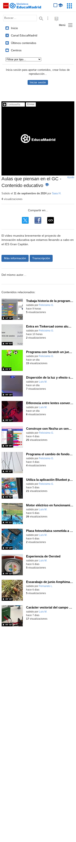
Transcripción (41, 258)
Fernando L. (46, 586)
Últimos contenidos (23, 43)
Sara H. (56, 193)
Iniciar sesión (38, 82)
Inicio (14, 28)
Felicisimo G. (46, 305)
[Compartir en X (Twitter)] (25, 220)
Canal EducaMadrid (24, 35)
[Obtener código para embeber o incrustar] (50, 220)
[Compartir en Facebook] (38, 220)
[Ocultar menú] (66, 25)
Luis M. (43, 381)
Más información (15, 258)
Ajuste (70, 177)
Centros (16, 50)
